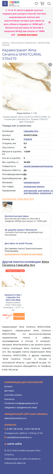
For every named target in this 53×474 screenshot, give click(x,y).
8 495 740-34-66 (15, 428)
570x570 (28, 139)
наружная (45, 193)
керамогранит (32, 182)
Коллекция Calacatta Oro (18, 199)
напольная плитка (34, 186)
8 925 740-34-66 (32, 428)
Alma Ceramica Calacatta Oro (25, 263)
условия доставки (27, 34)
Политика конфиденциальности (21, 403)
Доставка (9, 390)
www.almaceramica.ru (15, 418)
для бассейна (31, 193)
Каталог (8, 386)
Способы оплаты (13, 394)
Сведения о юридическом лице (20, 407)
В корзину (19, 316)
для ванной (30, 190)
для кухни (43, 190)
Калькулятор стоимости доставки (24, 254)
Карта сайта (14, 443)
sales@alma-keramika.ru (19, 437)
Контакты (9, 399)
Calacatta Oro (31, 131)
